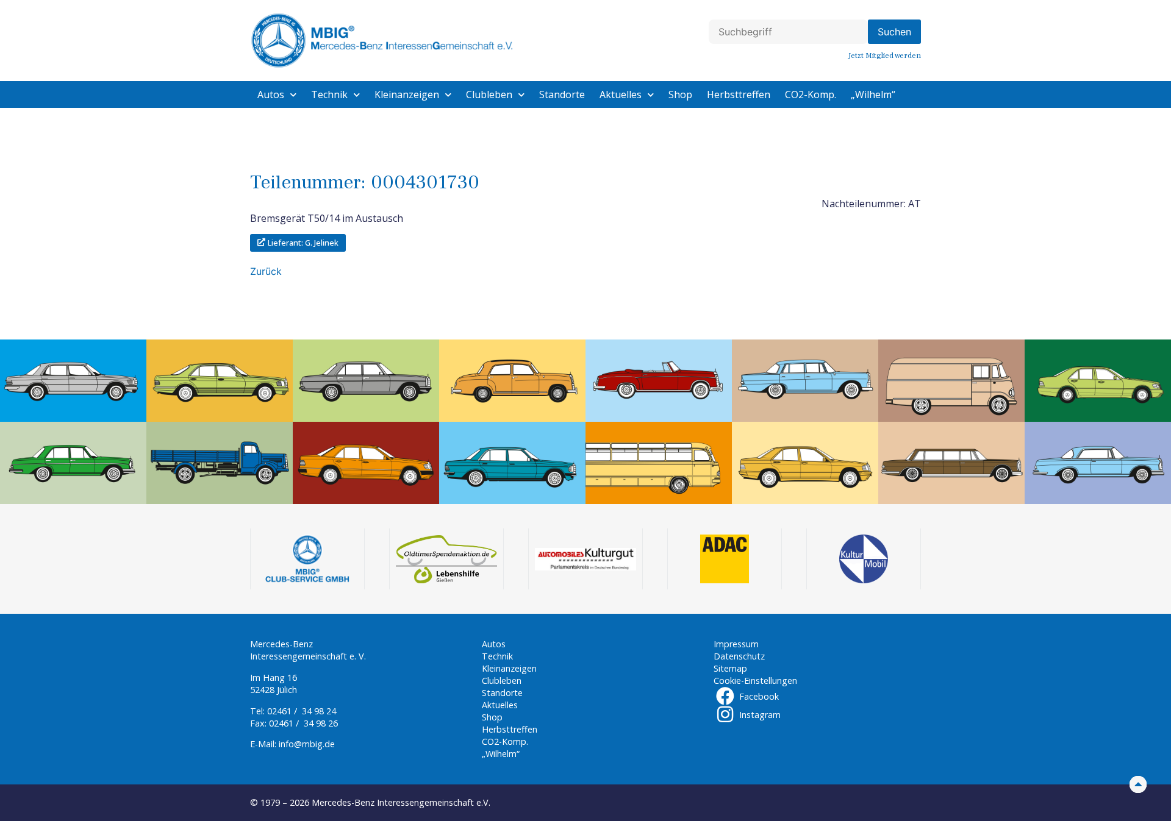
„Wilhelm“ (873, 94)
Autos (270, 94)
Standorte (562, 94)
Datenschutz (739, 656)
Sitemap (730, 668)
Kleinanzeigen (406, 94)
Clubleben (489, 94)
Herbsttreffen (738, 94)
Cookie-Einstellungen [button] (755, 680)
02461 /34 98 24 (301, 711)
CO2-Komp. (810, 94)
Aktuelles (621, 94)
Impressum (736, 644)
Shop (680, 94)
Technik (329, 94)
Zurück (266, 271)
